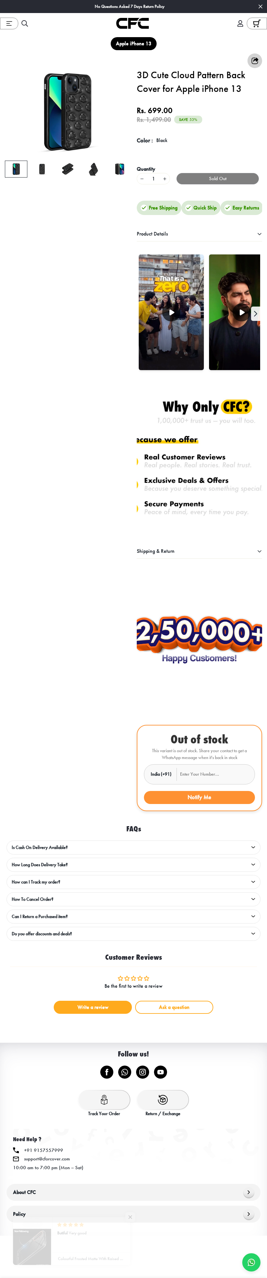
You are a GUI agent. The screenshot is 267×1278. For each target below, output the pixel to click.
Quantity (146, 169)
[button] (257, 23)
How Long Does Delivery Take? (40, 865)
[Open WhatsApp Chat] (251, 1262)
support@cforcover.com (47, 1159)
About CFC (24, 1192)
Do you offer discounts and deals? (42, 934)
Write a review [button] (92, 1007)
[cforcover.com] (132, 23)
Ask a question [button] (174, 1007)
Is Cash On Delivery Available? (40, 847)
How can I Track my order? (36, 882)
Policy (19, 1214)
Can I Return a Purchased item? (40, 916)
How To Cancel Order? (32, 899)
